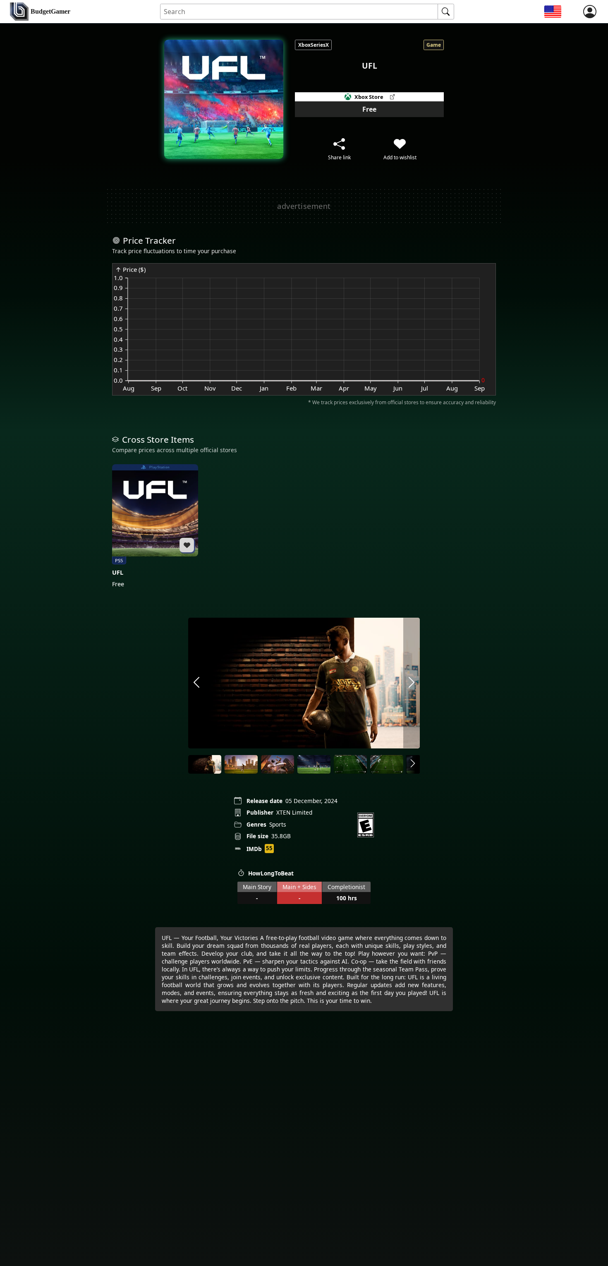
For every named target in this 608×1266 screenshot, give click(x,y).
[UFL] (155, 526)
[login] (590, 11)
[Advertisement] (304, 206)
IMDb (254, 849)
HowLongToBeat (271, 873)
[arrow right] (411, 683)
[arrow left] (196, 683)
